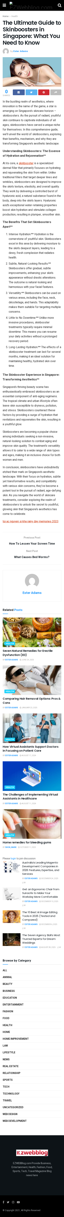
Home (6, 16)
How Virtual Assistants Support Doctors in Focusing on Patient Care (30, 749)
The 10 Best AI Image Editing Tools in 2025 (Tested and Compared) (39, 916)
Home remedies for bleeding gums (27, 842)
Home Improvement (16, 1039)
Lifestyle (9, 1052)
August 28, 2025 (48, 947)
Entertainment (13, 1005)
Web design (10, 1114)
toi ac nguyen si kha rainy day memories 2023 (30, 521)
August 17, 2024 (28, 755)
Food (6, 1018)
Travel (7, 1100)
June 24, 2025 (27, 660)
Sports (8, 1080)
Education (10, 998)
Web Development (15, 1121)
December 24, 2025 (49, 878)
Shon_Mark (10, 847)
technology (11, 1094)
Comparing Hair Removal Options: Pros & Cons (32, 701)
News (6, 1059)
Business (9, 991)
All (5, 970)
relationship (11, 1073)
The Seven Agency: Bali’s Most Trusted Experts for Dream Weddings (41, 939)
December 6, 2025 (49, 924)
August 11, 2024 (28, 803)
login (13, 858)
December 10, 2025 (49, 901)
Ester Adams (20, 51)
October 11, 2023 (28, 847)
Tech (6, 1087)
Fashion (8, 1011)
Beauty (7, 984)
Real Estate (10, 1066)
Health (14, 16)
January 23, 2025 (29, 707)
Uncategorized (13, 1107)
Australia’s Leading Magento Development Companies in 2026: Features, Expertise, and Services (40, 868)
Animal (7, 977)
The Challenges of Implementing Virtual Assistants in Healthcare (30, 797)
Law (5, 1046)
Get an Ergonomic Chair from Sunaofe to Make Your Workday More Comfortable (40, 893)
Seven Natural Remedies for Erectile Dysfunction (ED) (28, 653)
